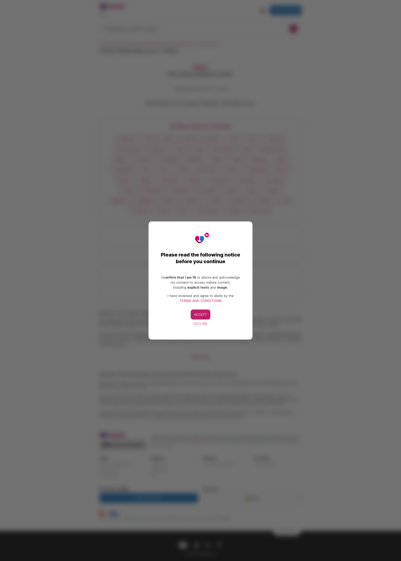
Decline (200, 324)
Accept (200, 314)
